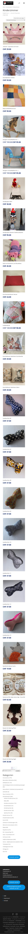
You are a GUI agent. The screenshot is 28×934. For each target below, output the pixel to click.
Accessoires (6, 778)
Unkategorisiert (7, 846)
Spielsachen (7, 813)
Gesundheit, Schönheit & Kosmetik (12, 789)
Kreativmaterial (7, 817)
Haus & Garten (6, 794)
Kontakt (6, 900)
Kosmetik (12, 926)
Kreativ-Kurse (6, 815)
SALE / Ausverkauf (7, 834)
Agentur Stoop (7, 919)
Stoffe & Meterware (8, 839)
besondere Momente (18, 924)
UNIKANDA (16, 917)
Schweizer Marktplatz (8, 922)
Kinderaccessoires (8, 803)
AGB (5, 896)
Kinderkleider (7, 805)
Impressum (7, 898)
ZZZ (4, 851)
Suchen (18, 770)
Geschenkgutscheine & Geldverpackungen (14, 785)
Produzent (11, 920)
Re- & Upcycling (7, 832)
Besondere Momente (8, 780)
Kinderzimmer (7, 810)
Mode (4, 827)
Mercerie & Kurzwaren (9, 825)
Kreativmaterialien (9, 932)
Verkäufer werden (14, 857)
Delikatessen (6, 782)
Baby (5, 801)
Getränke (5, 791)
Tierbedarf (5, 844)
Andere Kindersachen (9, 798)
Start (4, 7)
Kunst (4, 820)
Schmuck (5, 837)
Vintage (5, 849)
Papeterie (5, 830)
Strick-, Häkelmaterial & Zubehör (11, 842)
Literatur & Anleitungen (9, 822)
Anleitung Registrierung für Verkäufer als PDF (14, 887)
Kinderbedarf (9, 7)
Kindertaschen (8, 808)
